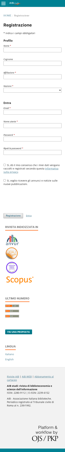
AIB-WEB (27, 376)
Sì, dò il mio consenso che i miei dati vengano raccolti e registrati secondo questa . (31, 168)
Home (7, 15)
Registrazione (13, 215)
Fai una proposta (18, 332)
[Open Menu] (3, 3)
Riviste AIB (13, 376)
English (9, 359)
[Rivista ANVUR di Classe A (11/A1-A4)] (12, 245)
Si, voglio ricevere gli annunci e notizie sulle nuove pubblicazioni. (30, 182)
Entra (29, 215)
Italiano (9, 354)
